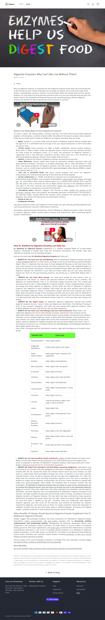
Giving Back (81, 589)
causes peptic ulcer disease (73, 179)
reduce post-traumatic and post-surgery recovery (45, 521)
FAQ (54, 586)
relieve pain (55, 528)
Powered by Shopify (24, 616)
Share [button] (18, 84)
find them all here (44, 253)
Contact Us (57, 589)
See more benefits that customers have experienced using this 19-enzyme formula (48, 548)
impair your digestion (66, 186)
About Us (80, 586)
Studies (62, 458)
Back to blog (54, 572)
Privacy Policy (58, 593)
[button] (29, 4)
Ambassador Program (37, 586)
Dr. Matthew (14, 616)
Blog (78, 593)
